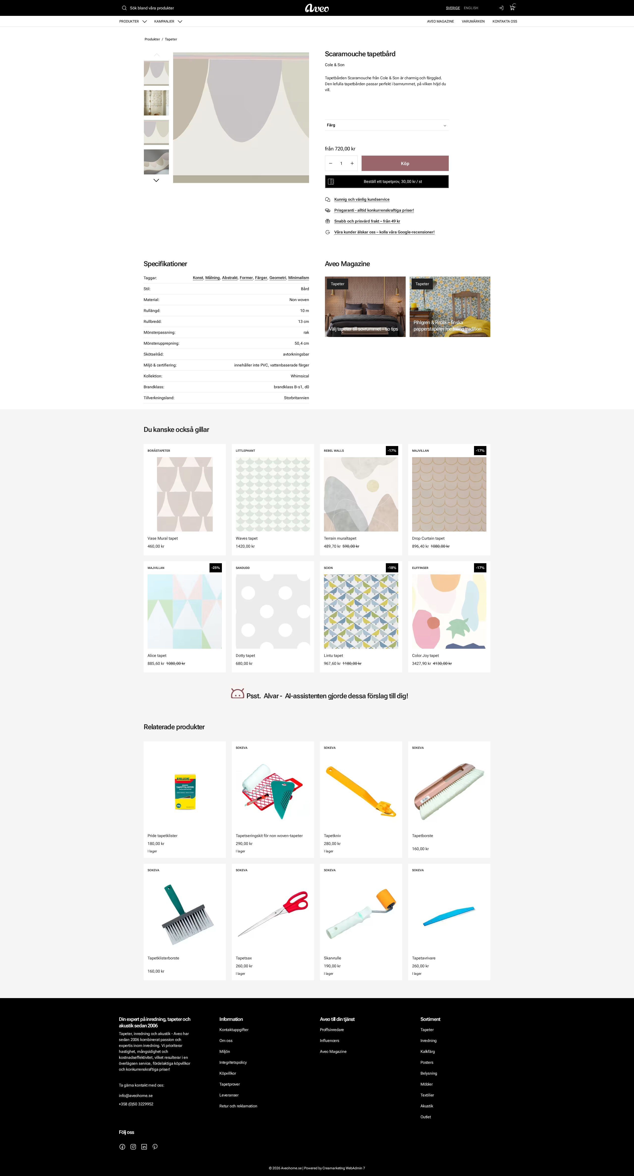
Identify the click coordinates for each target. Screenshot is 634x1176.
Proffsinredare (332, 1029)
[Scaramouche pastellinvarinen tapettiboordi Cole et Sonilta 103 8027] (241, 118)
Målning (212, 277)
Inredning (429, 1040)
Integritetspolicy (232, 1062)
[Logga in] (501, 8)
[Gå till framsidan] (317, 8)
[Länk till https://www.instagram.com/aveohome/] (133, 1146)
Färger (261, 277)
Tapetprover (229, 1084)
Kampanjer (164, 21)
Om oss (226, 1040)
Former (246, 277)
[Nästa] (156, 180)
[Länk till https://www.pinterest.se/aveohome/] (155, 1146)
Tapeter (171, 39)
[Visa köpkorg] (512, 8)
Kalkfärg (428, 1051)
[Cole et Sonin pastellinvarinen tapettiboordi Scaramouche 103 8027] (156, 132)
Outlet (426, 1117)
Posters (427, 1062)
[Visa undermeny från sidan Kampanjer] (180, 21)
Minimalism (298, 277)
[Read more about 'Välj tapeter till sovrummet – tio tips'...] (365, 307)
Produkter (129, 21)
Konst (198, 277)
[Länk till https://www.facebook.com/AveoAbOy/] (122, 1146)
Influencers (329, 1040)
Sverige (453, 8)
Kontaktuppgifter (233, 1029)
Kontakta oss (505, 21)
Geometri (277, 277)
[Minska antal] (330, 163)
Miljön (224, 1051)
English (471, 8)
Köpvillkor (228, 1073)
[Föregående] (156, 55)
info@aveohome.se (136, 1095)
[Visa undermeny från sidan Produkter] (144, 21)
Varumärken (473, 21)
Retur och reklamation (238, 1106)
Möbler (427, 1084)
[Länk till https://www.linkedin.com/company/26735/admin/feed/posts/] (144, 1146)
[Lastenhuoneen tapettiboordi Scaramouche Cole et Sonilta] (156, 102)
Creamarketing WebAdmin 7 (343, 1168)
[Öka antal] (352, 163)
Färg (331, 125)
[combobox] (399, 125)
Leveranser (228, 1095)
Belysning (429, 1073)
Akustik (427, 1106)
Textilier (427, 1095)
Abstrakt (230, 277)
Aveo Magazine (440, 21)
